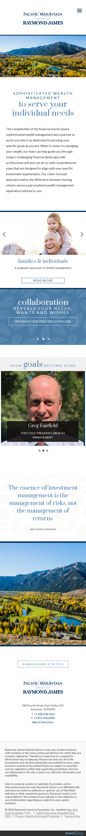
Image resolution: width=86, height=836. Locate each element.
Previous (4, 234)
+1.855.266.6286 (44, 718)
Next (82, 234)
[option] (43, 312)
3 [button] (49, 339)
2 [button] (43, 339)
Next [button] (83, 322)
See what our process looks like (43, 321)
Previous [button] (3, 322)
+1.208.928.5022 (44, 714)
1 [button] (38, 339)
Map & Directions (43, 722)
